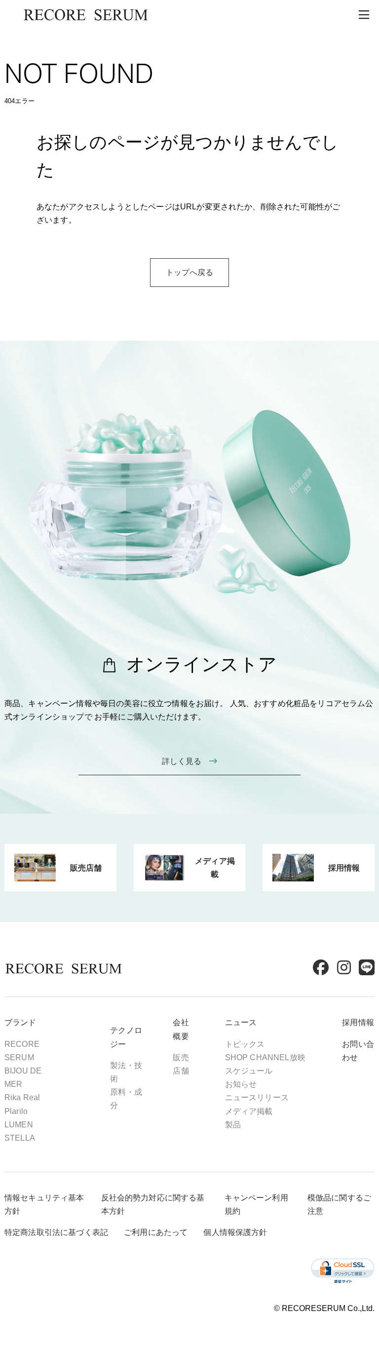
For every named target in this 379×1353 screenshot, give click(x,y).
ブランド (20, 1022)
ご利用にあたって (156, 1232)
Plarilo (16, 1111)
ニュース (241, 1022)
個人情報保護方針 (235, 1232)
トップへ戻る (190, 272)
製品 (233, 1124)
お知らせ (241, 1084)
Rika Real (22, 1097)
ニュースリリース (257, 1097)
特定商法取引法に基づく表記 (56, 1232)
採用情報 (358, 1022)
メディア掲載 (249, 1111)
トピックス (245, 1044)
